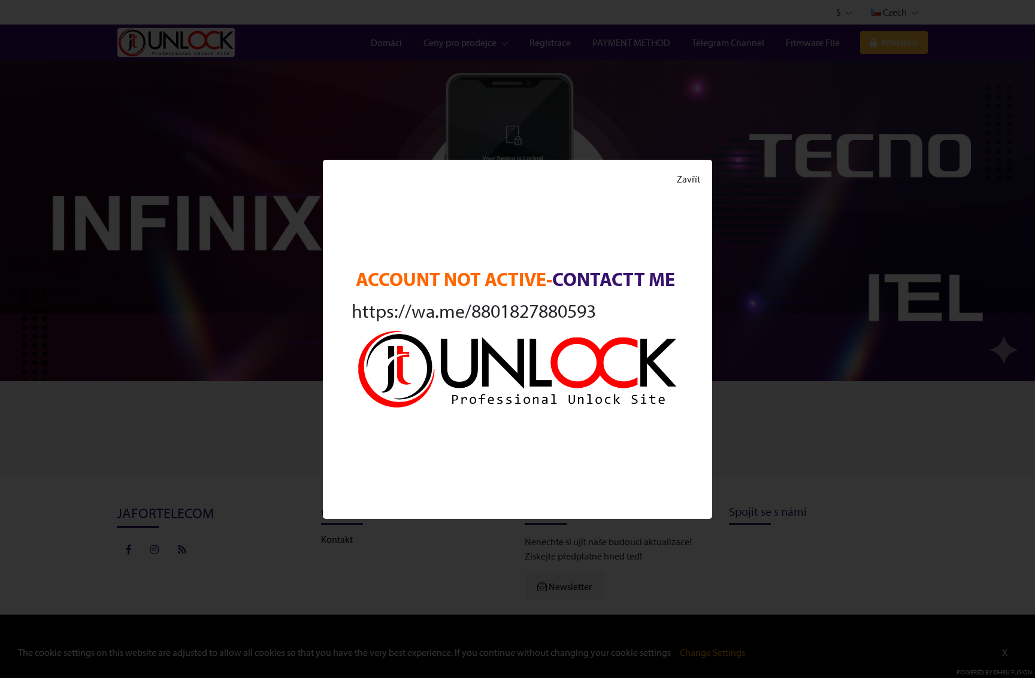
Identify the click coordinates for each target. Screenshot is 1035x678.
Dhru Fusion (1013, 672)
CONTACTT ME (613, 279)
